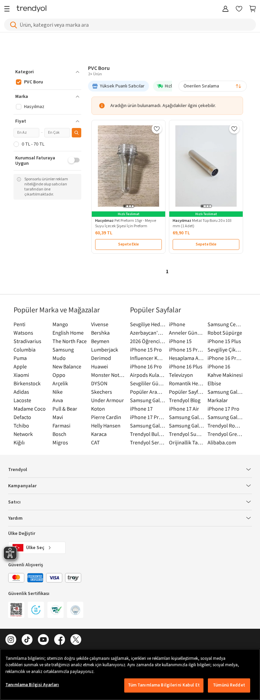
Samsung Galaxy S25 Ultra (225, 417)
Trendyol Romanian (225, 425)
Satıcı (14, 502)
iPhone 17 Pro (223, 408)
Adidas (21, 391)
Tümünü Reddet (229, 685)
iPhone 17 (141, 408)
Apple (20, 366)
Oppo (58, 374)
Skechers (101, 391)
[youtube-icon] (43, 640)
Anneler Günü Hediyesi (186, 332)
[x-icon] (75, 640)
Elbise (214, 383)
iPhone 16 (219, 366)
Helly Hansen (106, 425)
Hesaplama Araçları (186, 358)
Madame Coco (30, 408)
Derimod (101, 358)
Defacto (22, 417)
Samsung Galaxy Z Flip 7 (148, 425)
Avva (57, 400)
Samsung (63, 349)
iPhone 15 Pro (146, 349)
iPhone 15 (180, 341)
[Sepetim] (252, 9)
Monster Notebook (109, 374)
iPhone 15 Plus (224, 341)
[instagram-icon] (10, 640)
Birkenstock (27, 383)
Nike (57, 391)
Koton (98, 408)
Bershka (100, 332)
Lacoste (22, 400)
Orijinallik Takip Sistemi (186, 442)
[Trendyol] (31, 9)
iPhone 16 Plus (185, 366)
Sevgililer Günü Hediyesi (148, 383)
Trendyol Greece (225, 434)
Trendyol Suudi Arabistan (186, 434)
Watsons (23, 332)
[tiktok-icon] (27, 640)
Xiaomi (21, 374)
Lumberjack (104, 349)
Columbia (25, 349)
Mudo (59, 358)
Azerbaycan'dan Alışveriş (148, 332)
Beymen (100, 341)
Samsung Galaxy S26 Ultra (148, 400)
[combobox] (212, 86)
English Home (68, 332)
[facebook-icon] (59, 640)
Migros (60, 442)
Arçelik (60, 383)
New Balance (66, 366)
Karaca (99, 434)
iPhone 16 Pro (146, 366)
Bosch (59, 434)
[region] (130, 674)
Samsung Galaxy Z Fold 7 (186, 425)
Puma (20, 358)
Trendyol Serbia (148, 442)
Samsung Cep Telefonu (225, 324)
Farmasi (61, 425)
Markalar (218, 400)
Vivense (99, 324)
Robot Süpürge (225, 332)
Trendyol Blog (184, 400)
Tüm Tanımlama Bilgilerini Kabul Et (164, 685)
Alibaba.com (222, 442)
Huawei (99, 366)
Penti (19, 324)
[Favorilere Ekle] (157, 129)
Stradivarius (27, 341)
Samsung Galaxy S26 (225, 391)
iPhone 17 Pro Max (148, 417)
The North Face (69, 341)
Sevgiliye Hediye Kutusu (148, 324)
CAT (95, 442)
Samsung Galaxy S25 (186, 417)
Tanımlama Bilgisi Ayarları (32, 685)
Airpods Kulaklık (148, 374)
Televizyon (181, 374)
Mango (60, 324)
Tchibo (21, 425)
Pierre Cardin (106, 417)
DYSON (99, 383)
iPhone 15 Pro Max (186, 349)
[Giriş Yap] (225, 9)
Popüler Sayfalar (186, 391)
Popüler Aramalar (148, 391)
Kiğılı (19, 442)
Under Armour (107, 400)
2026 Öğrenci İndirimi (148, 341)
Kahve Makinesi (225, 374)
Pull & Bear (64, 408)
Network (23, 434)
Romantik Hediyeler (186, 383)
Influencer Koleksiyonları (148, 358)
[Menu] (8, 9)
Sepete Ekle (128, 244)
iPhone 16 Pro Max (225, 358)
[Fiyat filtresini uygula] (76, 132)
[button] (47, 72)
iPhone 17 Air (184, 408)
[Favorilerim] (239, 9)
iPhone (177, 324)
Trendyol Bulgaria (148, 434)
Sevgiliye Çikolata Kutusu (225, 349)
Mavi (57, 417)
